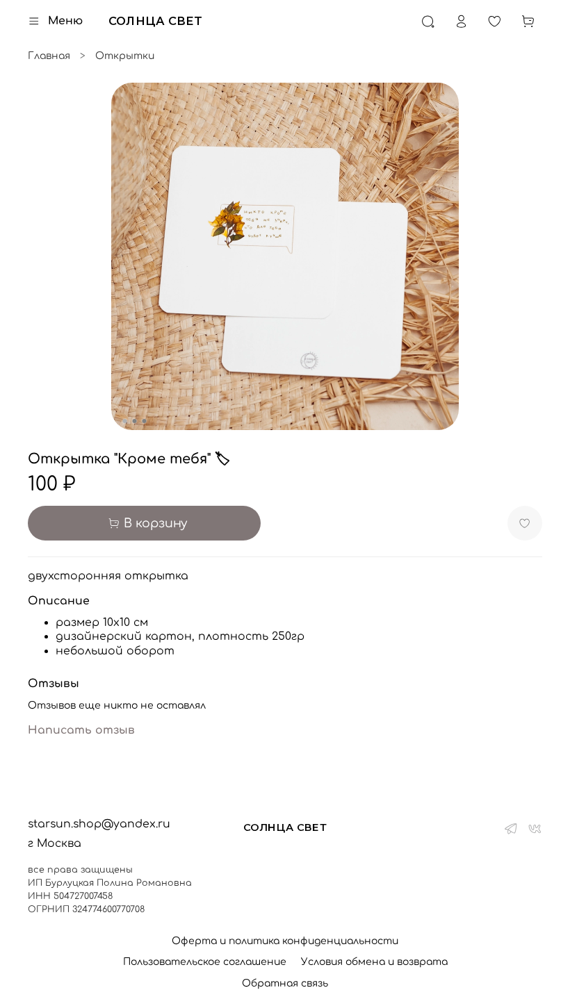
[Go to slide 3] (144, 421)
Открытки (124, 56)
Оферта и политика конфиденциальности (285, 941)
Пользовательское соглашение (204, 962)
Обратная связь (285, 983)
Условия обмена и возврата (374, 962)
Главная (49, 56)
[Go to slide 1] (125, 421)
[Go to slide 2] (135, 421)
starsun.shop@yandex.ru (99, 824)
